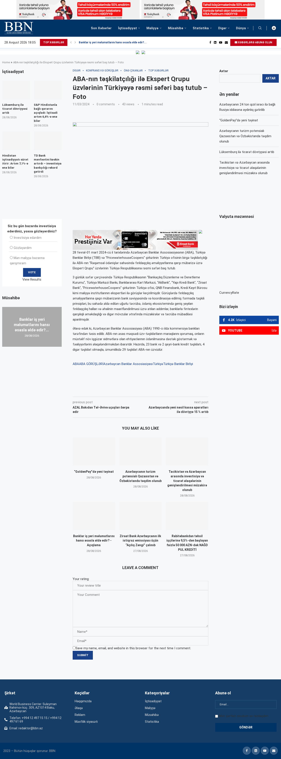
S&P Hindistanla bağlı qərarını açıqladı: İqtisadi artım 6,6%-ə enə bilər (46, 112)
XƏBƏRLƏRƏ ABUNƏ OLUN (254, 42)
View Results (31, 279)
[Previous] (71, 42)
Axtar (223, 71)
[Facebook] (210, 42)
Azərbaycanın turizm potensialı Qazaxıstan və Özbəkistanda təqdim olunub (140, 476)
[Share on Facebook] (111, 390)
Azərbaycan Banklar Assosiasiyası (128, 364)
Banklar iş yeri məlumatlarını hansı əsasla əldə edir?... (113, 42)
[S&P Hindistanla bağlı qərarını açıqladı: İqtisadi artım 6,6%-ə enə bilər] (48, 90)
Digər (222, 28)
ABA (76, 364)
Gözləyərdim (23, 248)
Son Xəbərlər (101, 28)
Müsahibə (175, 28)
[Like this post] (101, 390)
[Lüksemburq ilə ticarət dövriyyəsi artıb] (16, 90)
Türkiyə (158, 364)
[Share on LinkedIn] (132, 390)
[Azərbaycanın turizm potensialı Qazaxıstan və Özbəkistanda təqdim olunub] (140, 452)
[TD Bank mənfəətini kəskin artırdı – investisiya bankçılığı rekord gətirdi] (48, 140)
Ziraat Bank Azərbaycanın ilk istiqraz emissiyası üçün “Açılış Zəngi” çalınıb (140, 540)
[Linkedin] (215, 42)
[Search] (260, 28)
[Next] (75, 42)
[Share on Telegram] (161, 390)
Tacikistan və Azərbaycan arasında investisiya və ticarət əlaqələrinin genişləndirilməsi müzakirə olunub (187, 480)
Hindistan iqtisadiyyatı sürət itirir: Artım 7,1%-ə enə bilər (15, 161)
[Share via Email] (171, 390)
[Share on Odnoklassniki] (141, 390)
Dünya (241, 28)
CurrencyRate (229, 293)
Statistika (201, 28)
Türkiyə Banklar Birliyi (178, 364)
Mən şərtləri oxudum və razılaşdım (243, 716)
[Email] (226, 42)
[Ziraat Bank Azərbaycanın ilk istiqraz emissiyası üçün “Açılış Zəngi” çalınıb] (140, 516)
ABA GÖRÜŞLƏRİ (91, 364)
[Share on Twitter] (121, 390)
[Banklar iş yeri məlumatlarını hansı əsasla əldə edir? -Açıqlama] (94, 516)
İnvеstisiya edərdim (27, 238)
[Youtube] (220, 42)
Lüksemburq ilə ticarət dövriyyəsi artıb (246, 152)
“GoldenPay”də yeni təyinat (94, 471)
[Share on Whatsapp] (151, 390)
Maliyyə (152, 28)
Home (6, 62)
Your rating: (81, 579)
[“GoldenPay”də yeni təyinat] (94, 452)
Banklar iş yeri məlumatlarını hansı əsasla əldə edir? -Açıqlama (94, 540)
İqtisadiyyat (127, 28)
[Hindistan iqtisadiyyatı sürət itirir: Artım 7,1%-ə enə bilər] (16, 140)
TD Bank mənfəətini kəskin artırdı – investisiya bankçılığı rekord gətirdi (47, 163)
